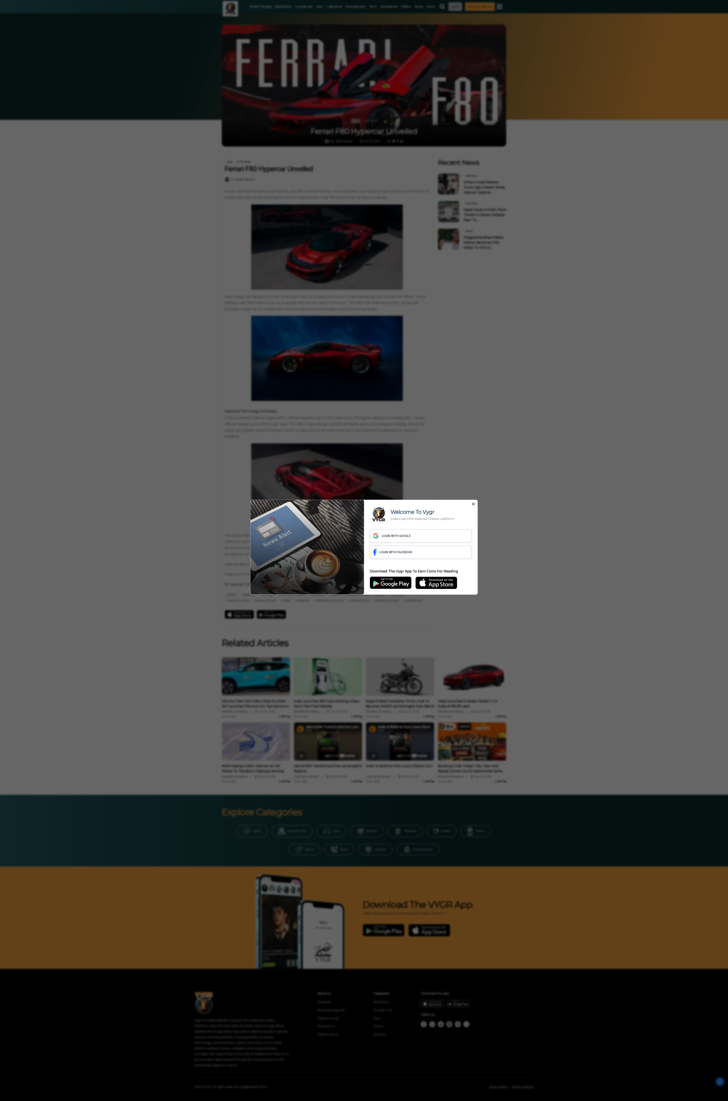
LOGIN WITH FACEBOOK (396, 552)
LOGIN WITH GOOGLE (396, 536)
